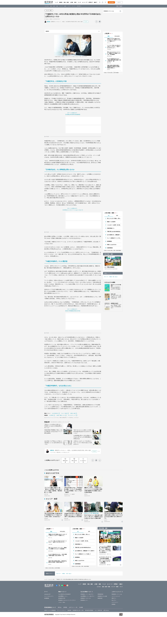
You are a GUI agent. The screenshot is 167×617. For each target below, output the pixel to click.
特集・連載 (66, 2)
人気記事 (107, 33)
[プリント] (99, 21)
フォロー (85, 21)
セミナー (84, 2)
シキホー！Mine (61, 602)
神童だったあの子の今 (111, 244)
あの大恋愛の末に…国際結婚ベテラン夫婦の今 (114, 234)
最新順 (60, 2)
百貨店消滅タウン (110, 228)
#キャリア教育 (64, 413)
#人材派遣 (51, 415)
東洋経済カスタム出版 (102, 596)
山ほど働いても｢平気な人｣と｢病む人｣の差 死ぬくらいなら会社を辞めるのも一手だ (53, 443)
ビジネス (47, 6)
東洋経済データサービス (86, 598)
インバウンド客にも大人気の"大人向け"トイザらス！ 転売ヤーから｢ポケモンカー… (113, 46)
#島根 (110, 276)
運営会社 (59, 607)
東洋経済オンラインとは (109, 11)
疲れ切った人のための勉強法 (116, 285)
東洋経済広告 (100, 594)
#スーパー (106, 276)
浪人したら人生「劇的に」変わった (114, 218)
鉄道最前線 (109, 241)
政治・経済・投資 (54, 6)
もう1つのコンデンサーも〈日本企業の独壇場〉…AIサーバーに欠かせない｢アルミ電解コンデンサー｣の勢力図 (105, 559)
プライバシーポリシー (61, 610)
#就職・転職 (72, 413)
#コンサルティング (71, 415)
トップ (56, 2)
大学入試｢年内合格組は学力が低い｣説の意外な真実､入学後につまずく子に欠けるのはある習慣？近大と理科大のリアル (113, 516)
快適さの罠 (113, 294)
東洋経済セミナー (84, 600)
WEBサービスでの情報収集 (50, 610)
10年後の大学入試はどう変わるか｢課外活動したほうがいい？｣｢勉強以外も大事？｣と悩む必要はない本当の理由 (73, 515)
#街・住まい (115, 276)
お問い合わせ (106, 610)
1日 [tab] (108, 215)
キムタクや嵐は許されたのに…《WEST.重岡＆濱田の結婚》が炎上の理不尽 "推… (114, 60)
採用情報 (65, 607)
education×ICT (47, 594)
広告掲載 (81, 607)
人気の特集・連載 (109, 213)
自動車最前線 (110, 247)
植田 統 (48, 21)
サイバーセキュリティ (49, 596)
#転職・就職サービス (61, 415)
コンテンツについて (116, 596)
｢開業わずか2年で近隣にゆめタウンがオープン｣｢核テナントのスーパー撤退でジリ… (114, 40)
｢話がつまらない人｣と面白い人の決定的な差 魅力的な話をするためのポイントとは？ (83, 431)
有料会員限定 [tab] (117, 36)
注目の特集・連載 (108, 254)
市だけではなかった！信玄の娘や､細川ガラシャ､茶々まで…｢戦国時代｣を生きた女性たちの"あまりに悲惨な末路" (93, 517)
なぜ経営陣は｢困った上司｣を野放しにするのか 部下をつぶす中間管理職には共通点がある (83, 437)
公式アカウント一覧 (73, 607)
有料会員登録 (111, 2)
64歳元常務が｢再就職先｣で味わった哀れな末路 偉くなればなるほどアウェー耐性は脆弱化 (53, 431)
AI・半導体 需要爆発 (109, 267)
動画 (75, 2)
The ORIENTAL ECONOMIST (64, 594)
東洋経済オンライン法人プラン (87, 594)
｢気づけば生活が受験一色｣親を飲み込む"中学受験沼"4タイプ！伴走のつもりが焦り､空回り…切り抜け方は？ (53, 515)
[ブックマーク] (96, 21)
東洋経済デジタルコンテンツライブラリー (67, 600)
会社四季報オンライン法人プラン (87, 596)
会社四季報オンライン (63, 596)
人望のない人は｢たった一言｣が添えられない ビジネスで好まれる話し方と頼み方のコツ (83, 443)
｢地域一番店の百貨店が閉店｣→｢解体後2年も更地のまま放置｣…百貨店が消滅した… (114, 66)
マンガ (79, 2)
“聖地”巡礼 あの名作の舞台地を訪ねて (114, 231)
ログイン (119, 2)
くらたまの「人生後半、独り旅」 (114, 224)
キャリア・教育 (62, 6)
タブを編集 (120, 6)
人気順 (71, 2)
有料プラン (114, 598)
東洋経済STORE (61, 598)
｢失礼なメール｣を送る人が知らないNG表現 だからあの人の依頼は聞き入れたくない (53, 426)
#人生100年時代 (55, 413)
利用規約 (113, 604)
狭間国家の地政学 (114, 303)
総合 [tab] (108, 36)
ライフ (69, 6)
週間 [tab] (117, 215)
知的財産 (69, 610)
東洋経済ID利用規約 (89, 610)
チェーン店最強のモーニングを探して (114, 238)
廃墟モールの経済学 (111, 221)
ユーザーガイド (115, 602)
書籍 (95, 2)
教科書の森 (100, 598)
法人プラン (114, 600)
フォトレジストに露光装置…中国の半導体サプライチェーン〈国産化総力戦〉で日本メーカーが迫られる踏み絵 (105, 549)
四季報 (90, 2)
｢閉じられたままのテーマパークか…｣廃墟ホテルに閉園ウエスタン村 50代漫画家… (113, 53)
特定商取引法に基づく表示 (78, 610)
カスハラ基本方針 (98, 610)
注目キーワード (108, 273)
